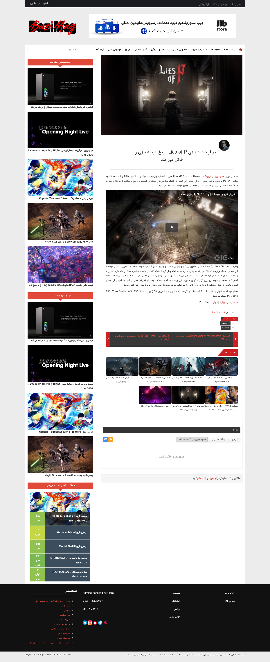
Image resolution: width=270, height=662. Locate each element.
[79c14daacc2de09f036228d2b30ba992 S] (155, 395)
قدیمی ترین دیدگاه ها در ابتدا (224, 439)
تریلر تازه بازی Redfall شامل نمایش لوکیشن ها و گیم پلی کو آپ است (142, 338)
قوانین (177, 609)
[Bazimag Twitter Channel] (100, 623)
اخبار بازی (219, 177)
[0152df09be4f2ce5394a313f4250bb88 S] (221, 366)
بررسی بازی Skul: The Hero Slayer (155, 406)
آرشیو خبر (204, 4)
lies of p (225, 323)
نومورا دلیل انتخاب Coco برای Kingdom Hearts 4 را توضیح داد (61, 285)
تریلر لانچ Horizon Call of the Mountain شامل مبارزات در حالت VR (202, 338)
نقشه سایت (174, 617)
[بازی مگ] (52, 27)
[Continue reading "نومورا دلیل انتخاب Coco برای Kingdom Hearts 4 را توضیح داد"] (60, 265)
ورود (31, 3)
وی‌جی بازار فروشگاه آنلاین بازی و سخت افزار (53, 601)
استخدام (176, 601)
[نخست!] (240, 50)
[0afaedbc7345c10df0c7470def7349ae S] (188, 395)
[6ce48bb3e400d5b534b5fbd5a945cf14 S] (221, 395)
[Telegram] (85, 623)
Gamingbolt (218, 313)
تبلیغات (176, 593)
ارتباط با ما (230, 593)
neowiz (225, 328)
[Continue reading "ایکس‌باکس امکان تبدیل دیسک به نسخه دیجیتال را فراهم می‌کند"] (60, 87)
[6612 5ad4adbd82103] (224, 145)
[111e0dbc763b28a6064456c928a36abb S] (188, 366)
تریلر (215, 302)
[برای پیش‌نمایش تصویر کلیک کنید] (171, 95)
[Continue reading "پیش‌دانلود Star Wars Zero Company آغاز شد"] (60, 221)
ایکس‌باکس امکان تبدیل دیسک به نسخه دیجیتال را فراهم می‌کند (62, 107)
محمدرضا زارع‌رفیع (195, 144)
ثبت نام (42, 3)
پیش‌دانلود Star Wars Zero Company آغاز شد (69, 242)
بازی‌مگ (207, 177)
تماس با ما (237, 4)
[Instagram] (90, 623)
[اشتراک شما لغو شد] (110, 439)
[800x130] (162, 26)
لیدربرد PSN (229, 601)
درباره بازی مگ (220, 4)
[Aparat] (105, 623)
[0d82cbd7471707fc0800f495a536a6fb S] (122, 366)
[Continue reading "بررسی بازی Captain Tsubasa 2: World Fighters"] (60, 178)
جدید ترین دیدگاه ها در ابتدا (192, 439)
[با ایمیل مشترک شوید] (105, 439)
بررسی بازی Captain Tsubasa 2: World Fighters (66, 198)
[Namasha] (95, 623)
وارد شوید (213, 478)
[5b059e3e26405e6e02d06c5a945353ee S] (155, 366)
